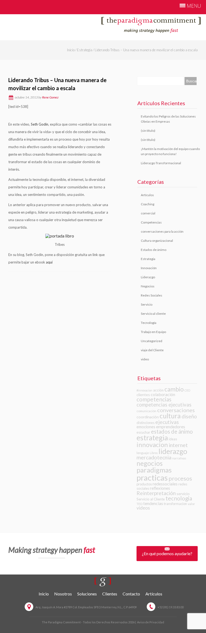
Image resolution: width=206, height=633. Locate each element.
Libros (154, 453)
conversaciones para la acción (162, 231)
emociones (146, 426)
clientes (143, 394)
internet (178, 445)
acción (158, 390)
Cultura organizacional (157, 241)
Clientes (109, 593)
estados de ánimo (172, 431)
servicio (183, 493)
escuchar (143, 432)
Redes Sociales (151, 295)
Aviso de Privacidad (150, 622)
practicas (152, 477)
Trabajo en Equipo (153, 332)
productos (144, 484)
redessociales (165, 483)
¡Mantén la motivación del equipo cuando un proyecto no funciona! (170, 151)
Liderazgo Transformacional (161, 163)
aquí (49, 262)
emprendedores (170, 426)
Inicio (71, 50)
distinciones (145, 422)
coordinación (148, 417)
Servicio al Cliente (151, 499)
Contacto (131, 593)
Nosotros (63, 593)
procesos (180, 478)
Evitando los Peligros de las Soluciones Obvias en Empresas (168, 118)
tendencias (153, 503)
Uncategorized (151, 341)
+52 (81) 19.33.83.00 (170, 607)
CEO (187, 390)
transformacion (175, 504)
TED (139, 504)
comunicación (146, 411)
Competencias (151, 222)
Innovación (149, 268)
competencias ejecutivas (164, 405)
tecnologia (178, 498)
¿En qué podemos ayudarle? (167, 553)
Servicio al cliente (153, 314)
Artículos (147, 195)
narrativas (179, 458)
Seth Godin (39, 124)
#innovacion (144, 390)
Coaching (147, 204)
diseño (189, 416)
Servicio (146, 304)
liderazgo (173, 451)
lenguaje (143, 453)
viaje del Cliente (152, 350)
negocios (150, 463)
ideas (173, 439)
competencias (154, 399)
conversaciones (176, 410)
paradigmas (154, 470)
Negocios (147, 286)
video (145, 359)
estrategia (152, 437)
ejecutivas (167, 422)
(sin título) (148, 131)
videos (143, 508)
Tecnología (148, 323)
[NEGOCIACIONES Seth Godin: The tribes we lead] (8, 115)
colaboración (163, 394)
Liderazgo (148, 277)
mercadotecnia (154, 457)
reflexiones (160, 488)
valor (191, 504)
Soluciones (87, 593)
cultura (170, 416)
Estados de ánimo (153, 250)
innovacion (152, 444)
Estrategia (84, 50)
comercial (148, 213)
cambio (174, 389)
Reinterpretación (156, 493)
